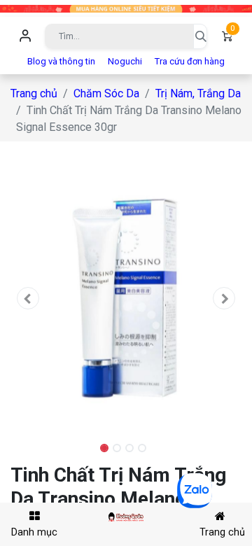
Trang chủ (33, 93)
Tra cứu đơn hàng (190, 61)
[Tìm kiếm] (200, 36)
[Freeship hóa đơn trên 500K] (126, 8)
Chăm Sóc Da (106, 93)
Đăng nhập (25, 36)
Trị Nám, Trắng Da (198, 93)
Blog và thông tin (61, 61)
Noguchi (125, 61)
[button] (28, 298)
